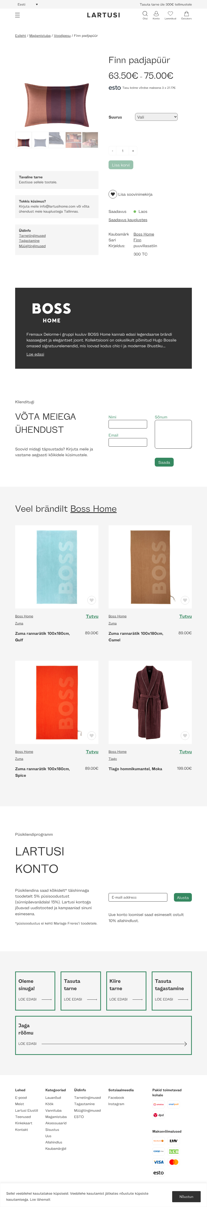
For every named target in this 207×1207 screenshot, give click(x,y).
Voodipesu (62, 36)
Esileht (20, 36)
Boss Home (144, 234)
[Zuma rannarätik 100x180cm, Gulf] (56, 566)
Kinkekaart (23, 1123)
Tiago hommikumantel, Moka (135, 768)
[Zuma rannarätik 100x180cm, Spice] (56, 701)
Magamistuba (40, 36)
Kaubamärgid (55, 1148)
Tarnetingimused (32, 236)
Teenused (23, 1117)
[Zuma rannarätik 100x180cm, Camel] (150, 566)
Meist (19, 1104)
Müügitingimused (32, 246)
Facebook (116, 1098)
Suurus (115, 117)
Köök (49, 1104)
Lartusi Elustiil (26, 1110)
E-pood (21, 1098)
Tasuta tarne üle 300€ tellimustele (166, 4)
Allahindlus (53, 1142)
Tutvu (92, 616)
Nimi (112, 417)
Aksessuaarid (56, 1123)
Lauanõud (53, 1098)
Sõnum (161, 417)
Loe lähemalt (40, 1199)
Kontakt (21, 1130)
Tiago (113, 759)
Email (113, 435)
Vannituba (53, 1110)
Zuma (19, 623)
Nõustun (186, 1196)
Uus (48, 1136)
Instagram (116, 1104)
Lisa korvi (121, 164)
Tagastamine (29, 241)
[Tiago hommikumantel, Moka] (150, 701)
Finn (137, 240)
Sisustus (52, 1130)
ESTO (79, 1117)
